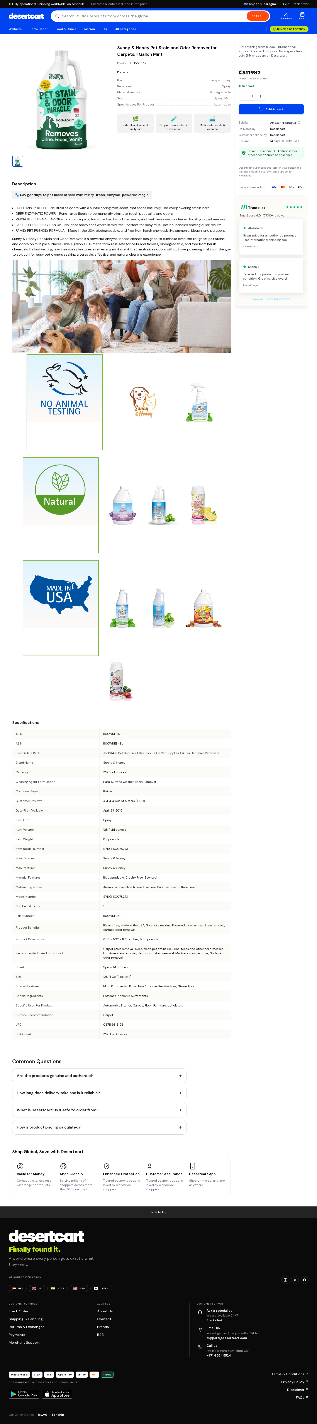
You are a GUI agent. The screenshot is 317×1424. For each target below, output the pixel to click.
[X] (295, 1280)
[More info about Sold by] (299, 122)
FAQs (302, 1397)
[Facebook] (305, 1280)
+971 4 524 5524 (219, 1355)
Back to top (159, 1212)
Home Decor (38, 29)
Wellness (15, 29)
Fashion (89, 29)
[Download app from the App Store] (57, 1394)
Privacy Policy (295, 1382)
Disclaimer (298, 1389)
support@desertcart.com (227, 1338)
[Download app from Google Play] (24, 1394)
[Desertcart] (26, 16)
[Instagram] (285, 1280)
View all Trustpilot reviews (271, 299)
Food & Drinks (66, 29)
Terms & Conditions (290, 1374)
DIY (105, 29)
